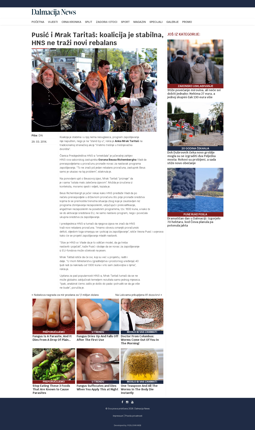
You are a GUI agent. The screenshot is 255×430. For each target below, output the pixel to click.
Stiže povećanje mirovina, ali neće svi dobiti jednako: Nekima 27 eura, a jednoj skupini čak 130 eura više (194, 93)
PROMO (187, 21)
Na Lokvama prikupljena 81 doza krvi (137, 294)
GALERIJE (172, 21)
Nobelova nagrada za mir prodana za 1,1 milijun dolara (66, 294)
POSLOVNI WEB (134, 425)
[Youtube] (132, 402)
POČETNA (38, 21)
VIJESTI (53, 21)
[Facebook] (122, 402)
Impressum (118, 416)
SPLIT (88, 21)
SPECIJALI (156, 21)
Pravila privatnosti (133, 416)
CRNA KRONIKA (71, 21)
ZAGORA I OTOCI (106, 21)
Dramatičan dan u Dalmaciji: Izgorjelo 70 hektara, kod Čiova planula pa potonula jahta (193, 221)
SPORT (125, 21)
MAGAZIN (139, 21)
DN (41, 135)
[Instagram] (127, 402)
